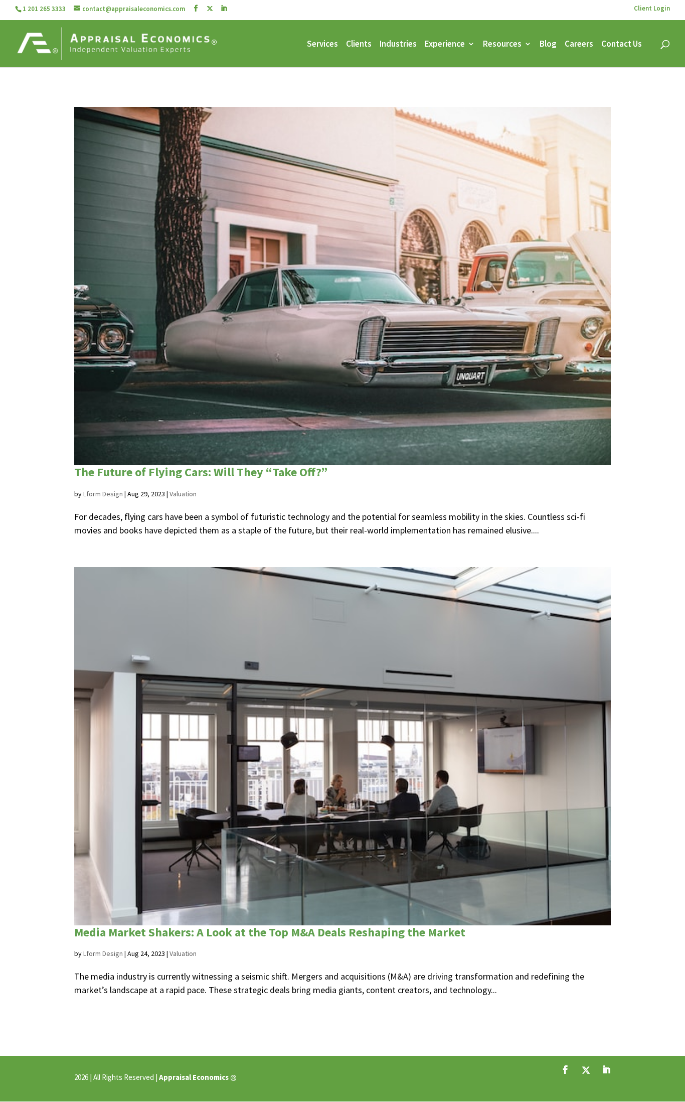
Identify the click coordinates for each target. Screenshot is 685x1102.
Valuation (183, 493)
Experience (445, 44)
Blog (548, 44)
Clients (359, 44)
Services (322, 44)
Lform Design (103, 493)
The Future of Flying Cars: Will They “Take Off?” (200, 472)
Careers (579, 44)
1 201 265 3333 (44, 9)
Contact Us (621, 44)
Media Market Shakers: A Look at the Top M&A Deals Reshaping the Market (269, 932)
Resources (502, 44)
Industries (398, 44)
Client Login (652, 9)
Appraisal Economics (194, 1077)
